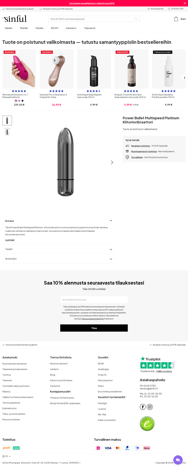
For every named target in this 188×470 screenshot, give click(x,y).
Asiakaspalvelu (157, 9)
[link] (16, 100)
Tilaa (94, 328)
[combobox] (91, 19)
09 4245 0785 (177, 9)
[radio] (13, 91)
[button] (185, 3)
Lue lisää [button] (9, 240)
